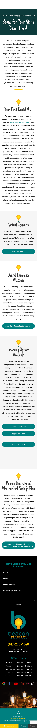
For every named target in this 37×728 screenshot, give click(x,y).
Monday (8, 663)
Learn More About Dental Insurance (18, 326)
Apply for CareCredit (18, 426)
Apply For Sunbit (18, 434)
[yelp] (22, 684)
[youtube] (16, 684)
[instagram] (28, 684)
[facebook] (9, 684)
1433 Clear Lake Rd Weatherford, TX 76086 (18, 650)
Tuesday (8, 666)
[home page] (18, 624)
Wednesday (10, 669)
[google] (3, 684)
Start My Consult (18, 251)
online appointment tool (19, 122)
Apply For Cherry (18, 444)
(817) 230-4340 (18, 644)
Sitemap (13, 718)
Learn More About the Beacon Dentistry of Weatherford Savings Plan (18, 545)
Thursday (9, 672)
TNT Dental (29, 721)
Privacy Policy (21, 718)
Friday (7, 675)
